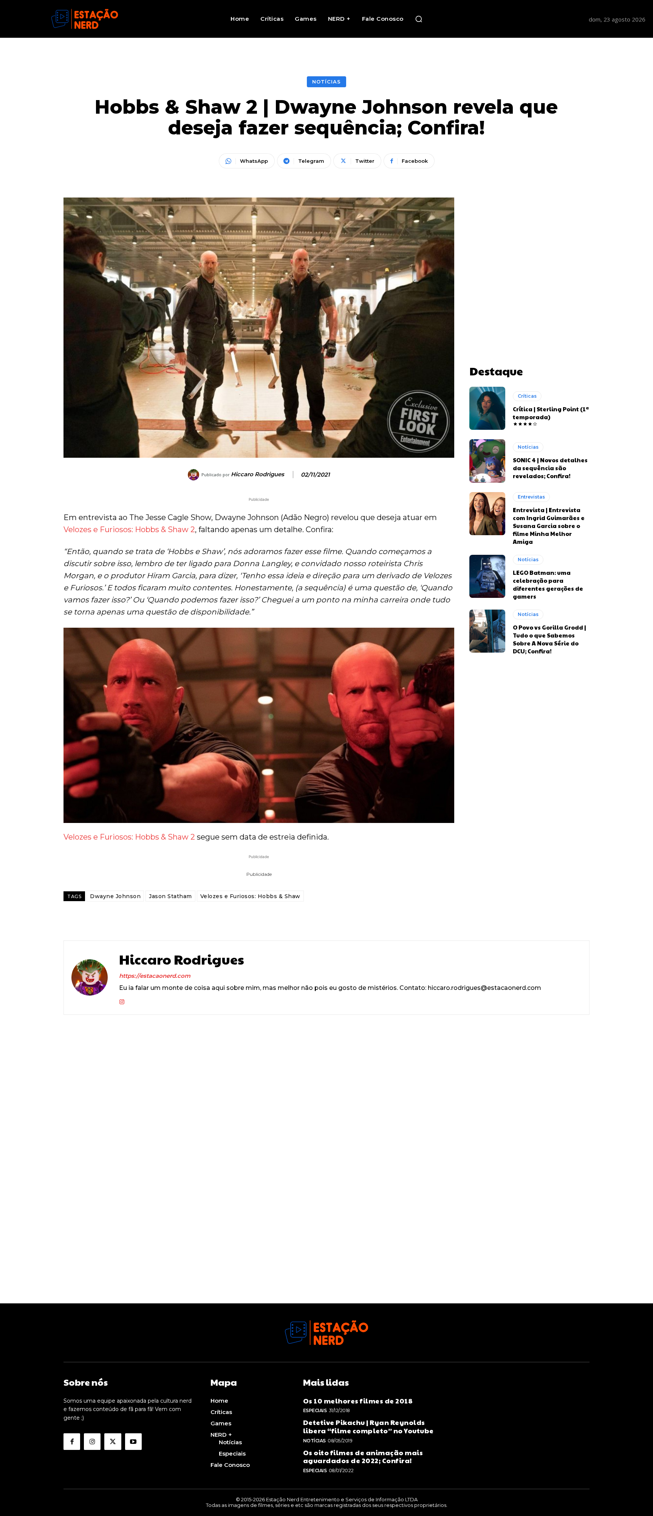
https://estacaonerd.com (154, 975)
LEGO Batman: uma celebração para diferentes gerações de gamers (548, 584)
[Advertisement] (529, 245)
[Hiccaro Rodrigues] (194, 474)
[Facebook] (71, 1441)
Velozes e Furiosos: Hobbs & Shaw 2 (129, 529)
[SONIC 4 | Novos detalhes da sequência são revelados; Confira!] (487, 460)
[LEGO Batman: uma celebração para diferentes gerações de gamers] (487, 576)
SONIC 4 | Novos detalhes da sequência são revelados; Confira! (550, 468)
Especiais (315, 1410)
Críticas (527, 396)
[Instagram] (122, 1000)
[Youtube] (133, 1441)
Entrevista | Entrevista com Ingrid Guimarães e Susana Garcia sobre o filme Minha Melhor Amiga (549, 525)
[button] (418, 18)
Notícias (326, 82)
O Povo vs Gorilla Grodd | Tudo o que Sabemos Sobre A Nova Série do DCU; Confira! (549, 639)
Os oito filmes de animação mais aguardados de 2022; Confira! (363, 1456)
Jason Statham (170, 896)
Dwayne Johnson (115, 896)
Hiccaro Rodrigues (257, 474)
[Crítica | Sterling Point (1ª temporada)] (487, 408)
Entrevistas (531, 497)
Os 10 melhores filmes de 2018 (358, 1400)
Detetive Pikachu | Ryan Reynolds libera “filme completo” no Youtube (368, 1426)
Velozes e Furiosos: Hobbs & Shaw (250, 896)
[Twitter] (112, 1441)
